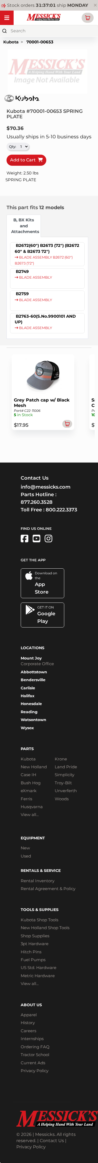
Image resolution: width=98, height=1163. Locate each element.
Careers (28, 1030)
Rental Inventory (37, 880)
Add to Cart (24, 159)
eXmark (28, 790)
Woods (62, 798)
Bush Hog (31, 782)
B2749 (22, 271)
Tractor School (35, 1054)
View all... (30, 814)
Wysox (27, 727)
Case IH (28, 774)
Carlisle (28, 688)
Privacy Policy (34, 1070)
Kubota (11, 41)
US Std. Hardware (38, 967)
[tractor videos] (36, 538)
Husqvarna (32, 806)
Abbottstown (34, 672)
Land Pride (66, 766)
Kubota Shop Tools (39, 919)
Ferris (26, 798)
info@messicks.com (46, 487)
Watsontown (33, 719)
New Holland (34, 766)
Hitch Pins (31, 951)
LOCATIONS (32, 647)
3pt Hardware (34, 943)
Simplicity (64, 774)
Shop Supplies (35, 935)
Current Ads (33, 1062)
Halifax (27, 695)
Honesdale (31, 703)
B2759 (22, 293)
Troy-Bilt (63, 782)
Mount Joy (31, 658)
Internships (32, 1038)
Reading (29, 711)
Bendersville (33, 679)
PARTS (27, 748)
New (25, 847)
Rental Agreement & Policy (48, 888)
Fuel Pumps (33, 959)
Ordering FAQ (35, 1046)
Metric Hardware (38, 975)
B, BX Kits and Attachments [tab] (25, 225)
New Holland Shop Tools (45, 927)
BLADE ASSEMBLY (35, 277)
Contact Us (52, 1140)
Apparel (29, 1014)
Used (26, 856)
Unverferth (66, 790)
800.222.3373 (61, 510)
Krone (61, 758)
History (28, 1022)
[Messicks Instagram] (48, 538)
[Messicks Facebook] (24, 538)
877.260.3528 (37, 502)
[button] (88, 18)
